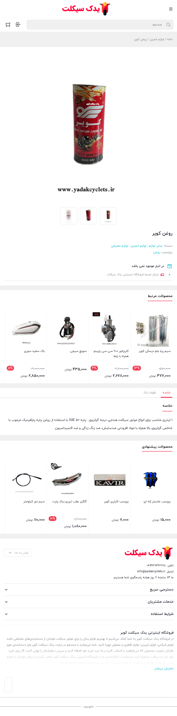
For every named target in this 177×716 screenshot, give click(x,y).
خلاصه (166, 393)
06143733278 (156, 565)
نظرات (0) (150, 393)
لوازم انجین (157, 39)
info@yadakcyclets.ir (151, 571)
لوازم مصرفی (119, 246)
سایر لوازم (156, 246)
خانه (169, 39)
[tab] (166, 393)
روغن (156, 252)
